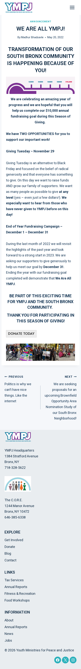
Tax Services (14, 580)
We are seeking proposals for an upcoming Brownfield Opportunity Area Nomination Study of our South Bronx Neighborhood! (60, 397)
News (9, 634)
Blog (8, 553)
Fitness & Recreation (20, 594)
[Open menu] (72, 7)
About (9, 620)
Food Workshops (17, 600)
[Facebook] (57, 660)
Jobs (8, 640)
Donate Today (21, 333)
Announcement (40, 21)
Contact (10, 560)
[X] (65, 660)
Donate (10, 547)
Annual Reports (16, 587)
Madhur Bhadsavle (32, 37)
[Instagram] (73, 660)
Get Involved (14, 540)
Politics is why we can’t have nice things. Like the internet (18, 389)
